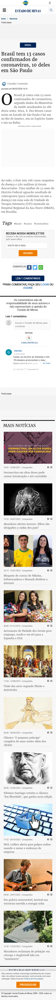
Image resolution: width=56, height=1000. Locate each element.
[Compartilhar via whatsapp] (40, 268)
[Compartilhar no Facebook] (29, 268)
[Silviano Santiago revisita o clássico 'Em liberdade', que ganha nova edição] (28, 768)
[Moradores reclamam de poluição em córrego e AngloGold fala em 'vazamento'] (28, 927)
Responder (33, 369)
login (45, 284)
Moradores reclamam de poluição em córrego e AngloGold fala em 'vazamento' (27, 955)
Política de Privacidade (33, 978)
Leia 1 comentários (28, 278)
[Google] (29, 338)
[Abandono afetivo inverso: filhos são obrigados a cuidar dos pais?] (28, 499)
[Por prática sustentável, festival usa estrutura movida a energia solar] (28, 875)
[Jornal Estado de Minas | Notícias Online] (28, 11)
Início (3, 18)
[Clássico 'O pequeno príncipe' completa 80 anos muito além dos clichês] (28, 713)
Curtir (19, 369)
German (18, 350)
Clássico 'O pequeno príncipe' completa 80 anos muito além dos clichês (25, 741)
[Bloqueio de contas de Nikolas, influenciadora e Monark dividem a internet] (28, 551)
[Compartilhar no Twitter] (35, 268)
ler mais (46, 363)
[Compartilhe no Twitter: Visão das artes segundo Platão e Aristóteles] (51, 681)
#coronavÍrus (41, 223)
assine (28, 288)
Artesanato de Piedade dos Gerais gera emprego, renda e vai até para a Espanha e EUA (27, 634)
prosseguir (28, 984)
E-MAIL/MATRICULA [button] (29, 342)
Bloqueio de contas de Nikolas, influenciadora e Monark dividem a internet (25, 579)
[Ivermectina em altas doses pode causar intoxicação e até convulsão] (28, 448)
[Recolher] (48, 352)
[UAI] (26, 3)
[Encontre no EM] (51, 10)
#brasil (17, 223)
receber (28, 253)
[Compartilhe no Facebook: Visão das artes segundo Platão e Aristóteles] (48, 681)
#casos (28, 223)
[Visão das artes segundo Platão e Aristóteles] (28, 661)
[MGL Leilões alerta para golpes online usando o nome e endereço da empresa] (28, 820)
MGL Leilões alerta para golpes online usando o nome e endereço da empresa (27, 848)
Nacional (13, 18)
